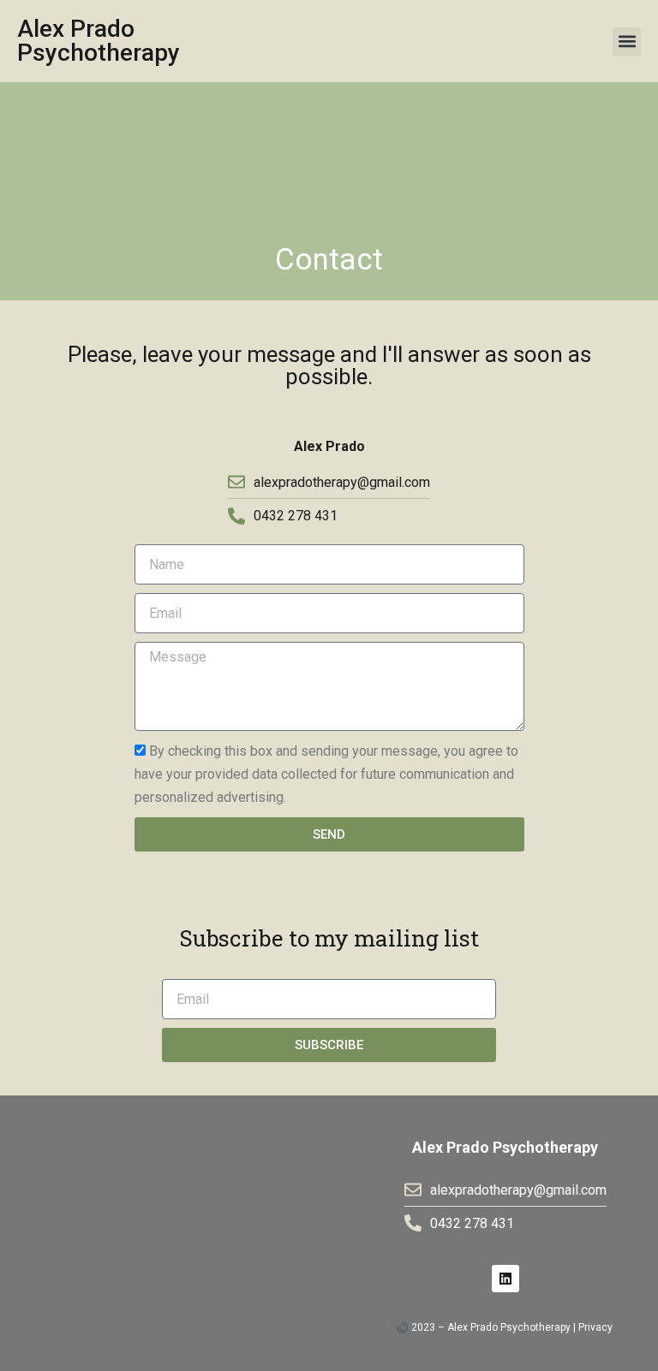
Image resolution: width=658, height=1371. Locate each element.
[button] (627, 41)
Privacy (595, 1327)
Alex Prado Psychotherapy (98, 41)
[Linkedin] (505, 1278)
